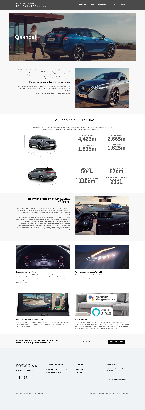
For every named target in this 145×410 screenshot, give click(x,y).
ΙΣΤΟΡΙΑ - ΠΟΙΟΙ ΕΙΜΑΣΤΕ (24, 371)
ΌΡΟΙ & (23, 394)
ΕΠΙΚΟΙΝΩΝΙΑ (112, 364)
